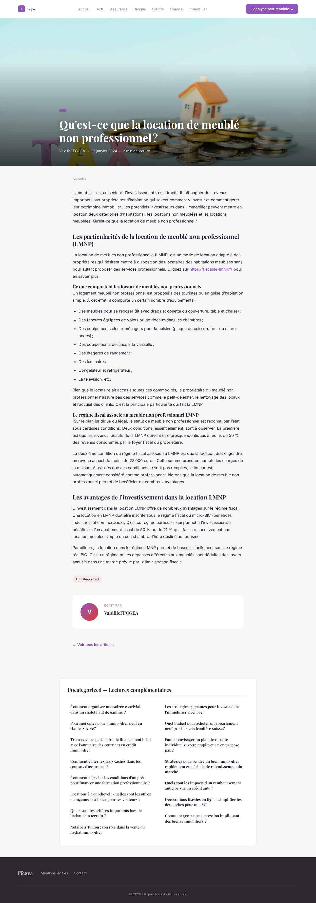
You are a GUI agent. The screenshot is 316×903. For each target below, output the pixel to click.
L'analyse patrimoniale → (272, 9)
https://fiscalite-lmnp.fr (211, 269)
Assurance (119, 9)
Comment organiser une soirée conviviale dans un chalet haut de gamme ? (106, 709)
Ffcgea (25, 872)
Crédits (158, 9)
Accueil (84, 9)
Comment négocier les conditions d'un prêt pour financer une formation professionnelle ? (110, 780)
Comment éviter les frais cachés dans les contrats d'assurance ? (105, 764)
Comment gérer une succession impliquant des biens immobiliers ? (202, 818)
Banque (140, 9)
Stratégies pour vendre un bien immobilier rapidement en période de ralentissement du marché (203, 766)
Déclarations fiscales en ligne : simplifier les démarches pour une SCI (203, 802)
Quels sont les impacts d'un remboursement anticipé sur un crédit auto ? (203, 785)
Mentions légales (54, 873)
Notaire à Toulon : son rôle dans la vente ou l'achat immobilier (107, 830)
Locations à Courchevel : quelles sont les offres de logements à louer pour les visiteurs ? (110, 797)
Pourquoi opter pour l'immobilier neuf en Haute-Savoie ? (106, 726)
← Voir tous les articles (93, 644)
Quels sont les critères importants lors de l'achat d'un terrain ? (106, 813)
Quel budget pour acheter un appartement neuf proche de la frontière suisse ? (201, 726)
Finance (176, 9)
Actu (100, 9)
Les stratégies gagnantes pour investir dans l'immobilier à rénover (202, 709)
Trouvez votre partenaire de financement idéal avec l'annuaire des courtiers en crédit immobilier (110, 745)
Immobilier (198, 9)
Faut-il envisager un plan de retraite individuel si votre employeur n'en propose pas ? (202, 745)
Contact (80, 873)
